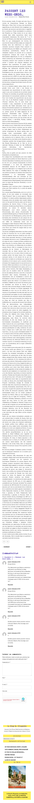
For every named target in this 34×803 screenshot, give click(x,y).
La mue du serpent (10, 760)
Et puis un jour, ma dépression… (15, 752)
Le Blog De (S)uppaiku (17, 726)
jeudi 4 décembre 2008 (14, 562)
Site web (4, 691)
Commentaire (6, 662)
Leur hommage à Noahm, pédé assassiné (16, 749)
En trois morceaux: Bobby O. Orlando (16, 747)
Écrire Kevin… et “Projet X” (14, 757)
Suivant (28, 547)
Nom (3, 677)
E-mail (4, 684)
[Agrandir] (23, 768)
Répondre (10, 584)
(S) (2, 2)
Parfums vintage (10, 754)
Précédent (7, 547)
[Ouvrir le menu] (30, 2)
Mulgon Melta (11, 564)
